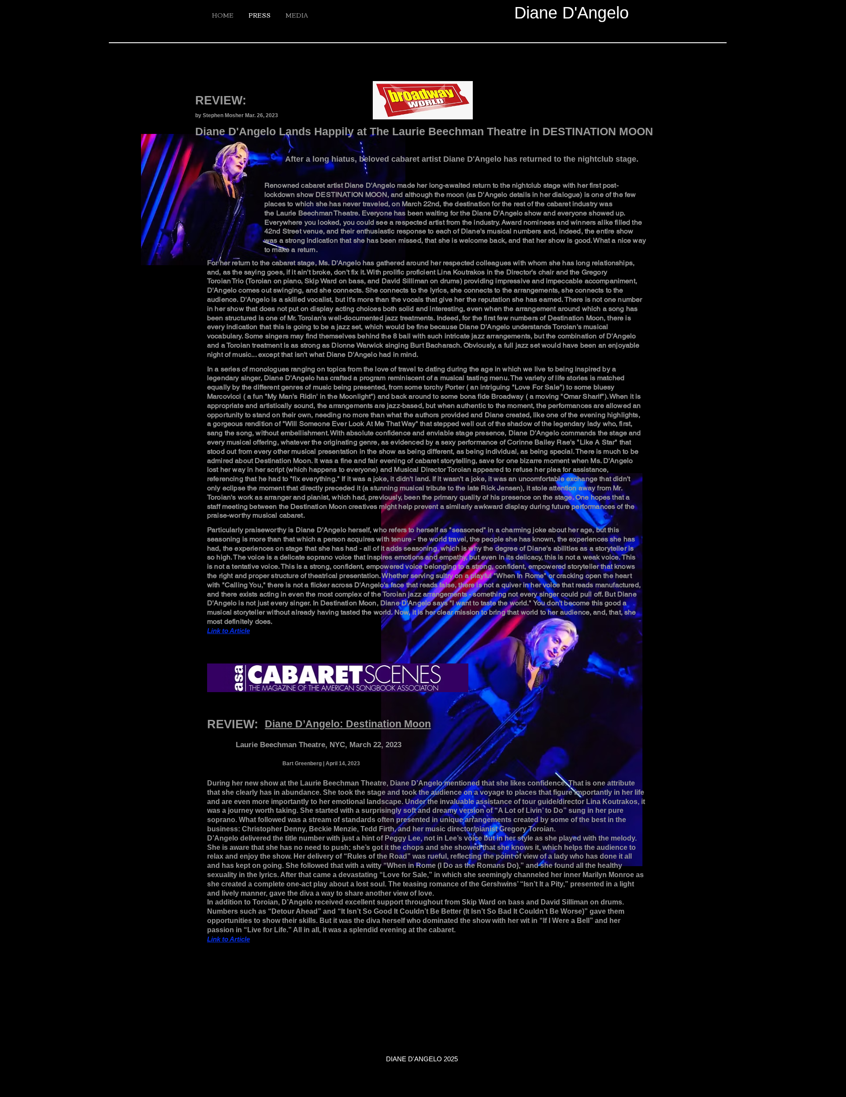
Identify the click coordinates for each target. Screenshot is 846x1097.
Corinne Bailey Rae (538, 442)
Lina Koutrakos (461, 272)
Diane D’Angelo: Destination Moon (348, 724)
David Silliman (405, 281)
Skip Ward (320, 281)
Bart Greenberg (302, 763)
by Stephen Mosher (219, 115)
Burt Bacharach (435, 345)
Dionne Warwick (357, 345)
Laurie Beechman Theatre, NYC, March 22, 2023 (318, 745)
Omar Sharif (583, 396)
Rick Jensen (500, 488)
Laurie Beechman (304, 213)
